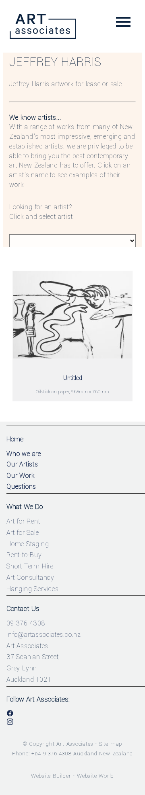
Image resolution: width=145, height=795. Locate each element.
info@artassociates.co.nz (43, 634)
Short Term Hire (30, 566)
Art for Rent (23, 521)
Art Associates (74, 744)
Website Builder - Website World (72, 776)
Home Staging (27, 544)
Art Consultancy (30, 577)
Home (14, 439)
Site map (110, 744)
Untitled (72, 378)
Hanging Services (32, 589)
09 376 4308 (25, 623)
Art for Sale (22, 532)
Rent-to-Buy (24, 555)
